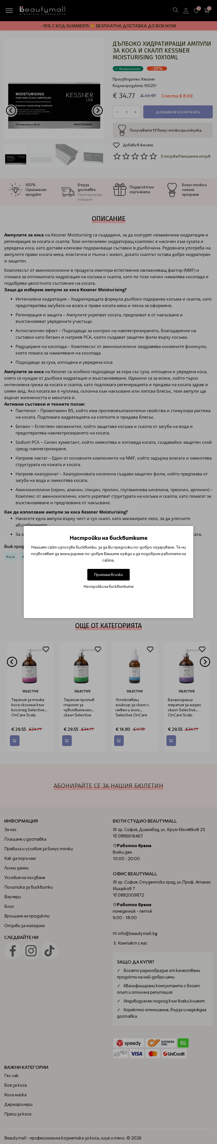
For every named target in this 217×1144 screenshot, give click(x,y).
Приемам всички (108, 574)
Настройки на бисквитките (109, 586)
